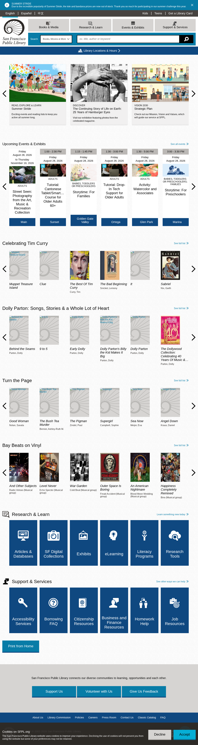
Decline (159, 734)
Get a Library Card (180, 13)
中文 (41, 13)
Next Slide (193, 93)
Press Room (109, 717)
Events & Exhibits (133, 27)
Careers (93, 717)
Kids (145, 13)
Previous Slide (4, 93)
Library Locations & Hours (100, 50)
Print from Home (20, 646)
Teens (158, 13)
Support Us (54, 691)
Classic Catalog (147, 717)
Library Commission (59, 717)
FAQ (163, 717)
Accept (184, 734)
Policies (79, 717)
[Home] (14, 32)
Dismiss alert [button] (192, 5)
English (10, 13)
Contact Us (127, 717)
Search (34, 39)
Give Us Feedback (144, 691)
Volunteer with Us (99, 691)
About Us (37, 717)
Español (26, 13)
